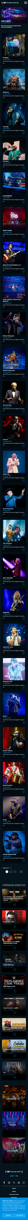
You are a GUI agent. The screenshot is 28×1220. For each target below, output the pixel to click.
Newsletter (14, 1197)
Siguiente (6, 868)
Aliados (14, 1191)
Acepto (8, 1215)
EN (17, 1176)
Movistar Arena (10, 2)
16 (21, 872)
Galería (14, 1188)
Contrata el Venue (14, 1194)
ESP (12, 1176)
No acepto (19, 1215)
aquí (16, 1210)
